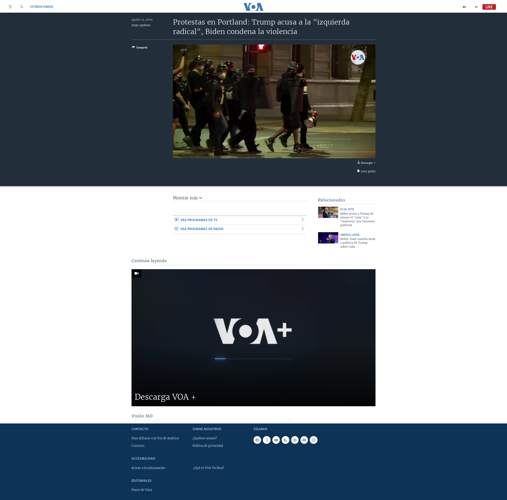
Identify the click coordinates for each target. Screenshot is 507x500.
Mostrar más (186, 197)
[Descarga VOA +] (253, 337)
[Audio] (476, 7)
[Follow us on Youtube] (276, 440)
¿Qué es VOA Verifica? (208, 468)
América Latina (349, 235)
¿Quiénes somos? (205, 438)
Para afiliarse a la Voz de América (155, 438)
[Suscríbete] (304, 440)
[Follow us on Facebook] (257, 440)
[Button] (140, 48)
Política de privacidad (208, 446)
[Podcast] (295, 440)
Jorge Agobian (141, 25)
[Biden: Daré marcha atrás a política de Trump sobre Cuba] (328, 237)
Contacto (138, 446)
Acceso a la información (148, 468)
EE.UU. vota (347, 209)
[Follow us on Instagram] (313, 440)
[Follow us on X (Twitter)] (266, 440)
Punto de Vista (142, 490)
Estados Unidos (41, 7)
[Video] (464, 7)
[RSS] (285, 440)
